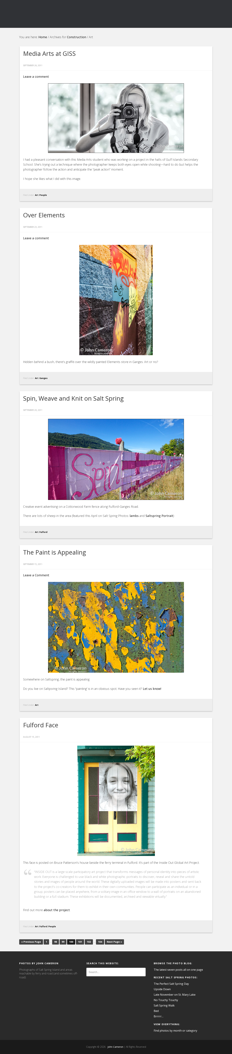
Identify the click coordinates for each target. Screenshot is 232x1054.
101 (80, 941)
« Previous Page (31, 941)
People (43, 195)
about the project (57, 910)
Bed (156, 1011)
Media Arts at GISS (49, 53)
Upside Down (162, 989)
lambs (134, 516)
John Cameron (114, 1046)
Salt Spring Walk (164, 1005)
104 (100, 941)
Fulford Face (40, 725)
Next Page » (114, 941)
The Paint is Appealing (54, 552)
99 (63, 941)
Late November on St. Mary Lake (174, 994)
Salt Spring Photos (49, 14)
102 (89, 941)
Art (36, 195)
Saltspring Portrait (159, 516)
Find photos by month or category (175, 1030)
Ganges (43, 378)
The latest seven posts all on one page (178, 970)
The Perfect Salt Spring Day (171, 984)
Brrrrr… (158, 1016)
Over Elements (44, 215)
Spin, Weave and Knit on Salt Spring (73, 398)
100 (71, 941)
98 (55, 941)
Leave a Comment (36, 575)
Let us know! (152, 689)
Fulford (43, 532)
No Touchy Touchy (166, 1000)
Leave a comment (36, 76)
